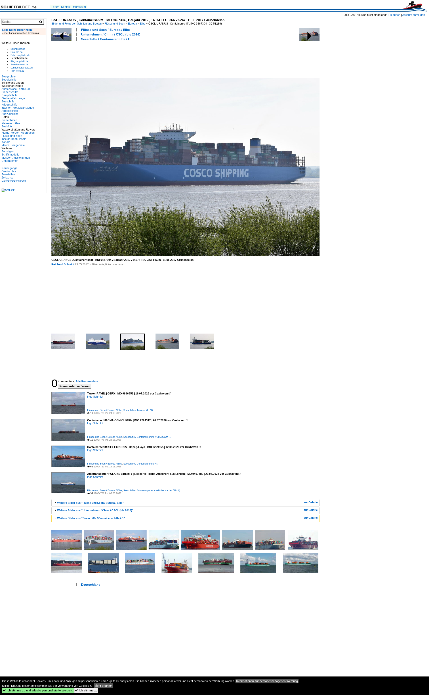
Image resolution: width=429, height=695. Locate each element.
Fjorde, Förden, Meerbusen (18, 132)
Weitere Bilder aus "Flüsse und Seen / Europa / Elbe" (90, 502)
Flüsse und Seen (115, 23)
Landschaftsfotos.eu (22, 67)
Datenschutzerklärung (14, 180)
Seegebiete (9, 76)
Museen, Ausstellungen (16, 157)
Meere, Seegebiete (13, 145)
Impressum (79, 6)
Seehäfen (7, 126)
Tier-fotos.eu (17, 70)
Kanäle (6, 142)
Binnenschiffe (10, 92)
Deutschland (91, 584)
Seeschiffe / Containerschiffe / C (105, 39)
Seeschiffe (8, 101)
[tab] (185, 502)
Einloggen (394, 15)
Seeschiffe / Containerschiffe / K (140, 463)
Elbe (142, 23)
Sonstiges (8, 151)
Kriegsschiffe (9, 104)
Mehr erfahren (103, 685)
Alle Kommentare (87, 381)
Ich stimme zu (86, 690)
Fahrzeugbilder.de (20, 55)
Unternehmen (10, 160)
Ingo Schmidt (95, 396)
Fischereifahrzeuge (13, 98)
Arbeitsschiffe (10, 110)
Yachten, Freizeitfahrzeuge (18, 107)
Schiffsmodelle (10, 154)
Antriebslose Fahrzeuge (16, 89)
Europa (132, 23)
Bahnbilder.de (18, 49)
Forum (55, 6)
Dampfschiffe (9, 95)
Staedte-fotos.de (19, 64)
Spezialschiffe (10, 114)
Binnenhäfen (9, 120)
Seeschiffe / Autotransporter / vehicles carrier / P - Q (151, 490)
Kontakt (65, 6)
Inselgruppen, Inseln (14, 139)
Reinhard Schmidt (62, 264)
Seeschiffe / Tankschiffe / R (138, 410)
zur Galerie (311, 502)
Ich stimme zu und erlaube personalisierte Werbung (38, 690)
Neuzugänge (9, 168)
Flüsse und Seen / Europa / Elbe (105, 29)
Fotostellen (8, 174)
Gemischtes (9, 171)
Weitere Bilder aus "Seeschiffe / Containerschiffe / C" (91, 518)
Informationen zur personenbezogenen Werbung (267, 681)
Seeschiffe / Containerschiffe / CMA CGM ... (147, 437)
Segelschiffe (9, 79)
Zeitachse (7, 177)
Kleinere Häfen (11, 123)
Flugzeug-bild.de (19, 61)
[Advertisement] (132, 59)
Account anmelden (413, 15)
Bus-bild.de (17, 52)
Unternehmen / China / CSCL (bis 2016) (110, 34)
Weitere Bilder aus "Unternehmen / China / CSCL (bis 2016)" (95, 510)
